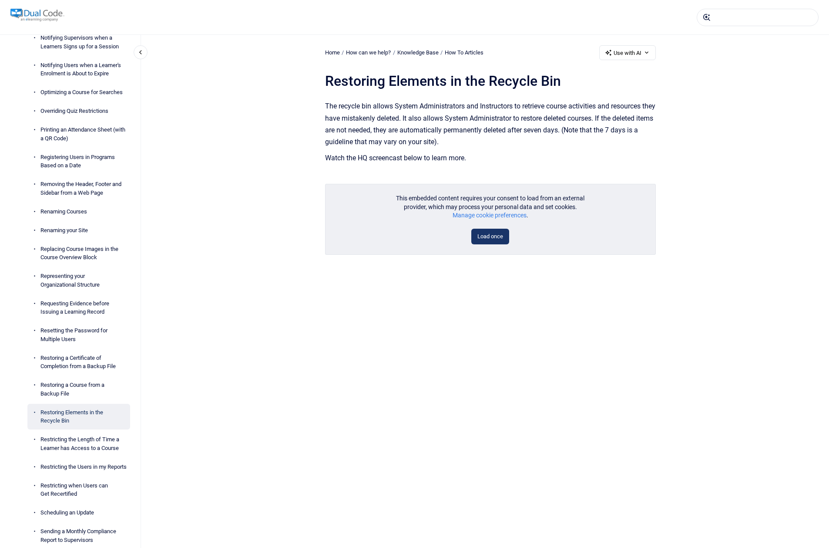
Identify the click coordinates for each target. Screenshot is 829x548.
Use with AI (627, 53)
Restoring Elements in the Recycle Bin (71, 416)
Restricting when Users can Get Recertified (74, 489)
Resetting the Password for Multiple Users (73, 334)
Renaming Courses (63, 211)
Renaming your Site (64, 230)
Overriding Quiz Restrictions (74, 111)
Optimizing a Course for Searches (81, 92)
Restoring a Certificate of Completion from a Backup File (78, 362)
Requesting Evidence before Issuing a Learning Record (74, 307)
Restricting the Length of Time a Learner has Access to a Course (79, 443)
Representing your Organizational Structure (70, 280)
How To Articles (464, 52)
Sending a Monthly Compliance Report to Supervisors (78, 535)
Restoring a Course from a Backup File (72, 389)
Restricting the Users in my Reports (83, 466)
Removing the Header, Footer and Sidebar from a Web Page (80, 188)
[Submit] (707, 17)
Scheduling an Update (67, 512)
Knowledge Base (418, 52)
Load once (490, 236)
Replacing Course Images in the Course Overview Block (79, 253)
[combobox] (757, 17)
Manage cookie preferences (490, 215)
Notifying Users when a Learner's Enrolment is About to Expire (80, 69)
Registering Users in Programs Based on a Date (77, 161)
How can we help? (368, 52)
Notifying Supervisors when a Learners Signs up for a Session (79, 42)
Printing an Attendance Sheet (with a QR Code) (82, 134)
